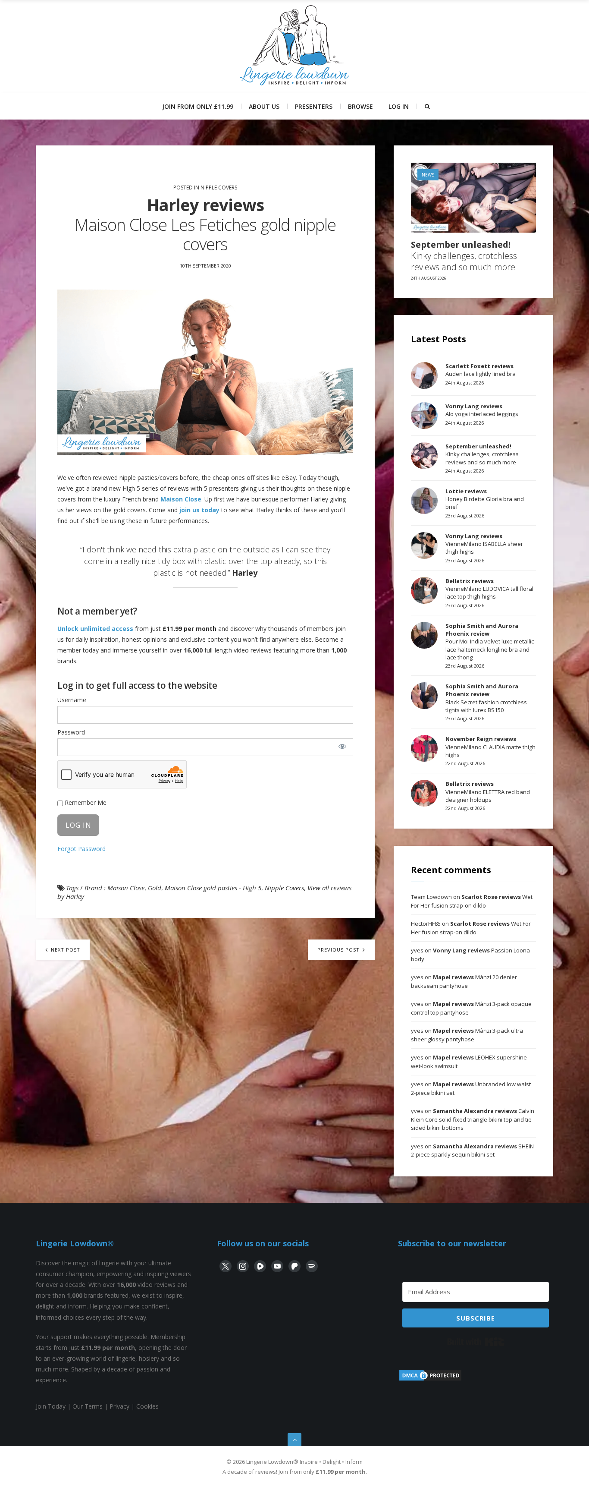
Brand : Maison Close (114, 887)
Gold (154, 887)
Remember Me (85, 802)
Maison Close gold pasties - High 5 (213, 887)
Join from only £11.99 (197, 106)
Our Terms (87, 1406)
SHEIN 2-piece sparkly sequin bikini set (472, 1150)
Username (71, 700)
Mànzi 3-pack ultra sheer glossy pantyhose (467, 1035)
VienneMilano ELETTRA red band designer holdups (487, 791)
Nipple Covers (219, 187)
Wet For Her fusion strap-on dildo (472, 901)
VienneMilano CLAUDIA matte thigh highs (490, 746)
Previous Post (339, 949)
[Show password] (342, 746)
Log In (398, 106)
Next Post (64, 949)
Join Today (51, 1406)
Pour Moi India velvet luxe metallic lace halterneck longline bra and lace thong (489, 641)
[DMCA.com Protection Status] (430, 1379)
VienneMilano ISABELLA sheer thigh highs (484, 543)
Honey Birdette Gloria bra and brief (484, 499)
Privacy (119, 1406)
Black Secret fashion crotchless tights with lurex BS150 (486, 698)
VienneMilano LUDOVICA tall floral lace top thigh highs (489, 588)
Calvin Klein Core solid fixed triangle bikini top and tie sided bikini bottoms (472, 1119)
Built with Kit (475, 1341)
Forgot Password (81, 849)
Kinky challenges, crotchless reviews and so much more (464, 256)
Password (71, 732)
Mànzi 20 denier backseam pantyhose (464, 981)
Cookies (147, 1406)
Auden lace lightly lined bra (480, 370)
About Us (264, 106)
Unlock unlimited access (95, 628)
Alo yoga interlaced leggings (481, 410)
